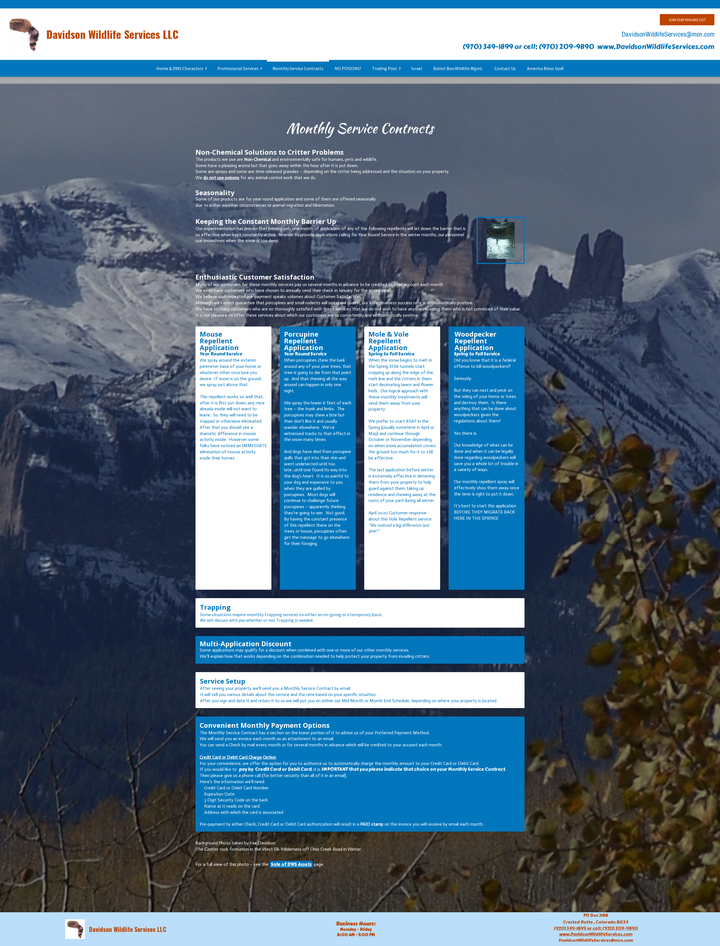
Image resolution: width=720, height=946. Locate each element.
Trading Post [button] (384, 68)
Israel (416, 68)
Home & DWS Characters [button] (179, 68)
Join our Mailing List (687, 19)
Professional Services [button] (237, 68)
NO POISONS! (348, 68)
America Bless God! (545, 68)
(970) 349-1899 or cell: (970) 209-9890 (528, 46)
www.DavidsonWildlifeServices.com (655, 46)
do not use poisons (221, 177)
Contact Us (505, 68)
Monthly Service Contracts (298, 68)
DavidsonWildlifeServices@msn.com (668, 34)
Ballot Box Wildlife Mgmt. (458, 68)
